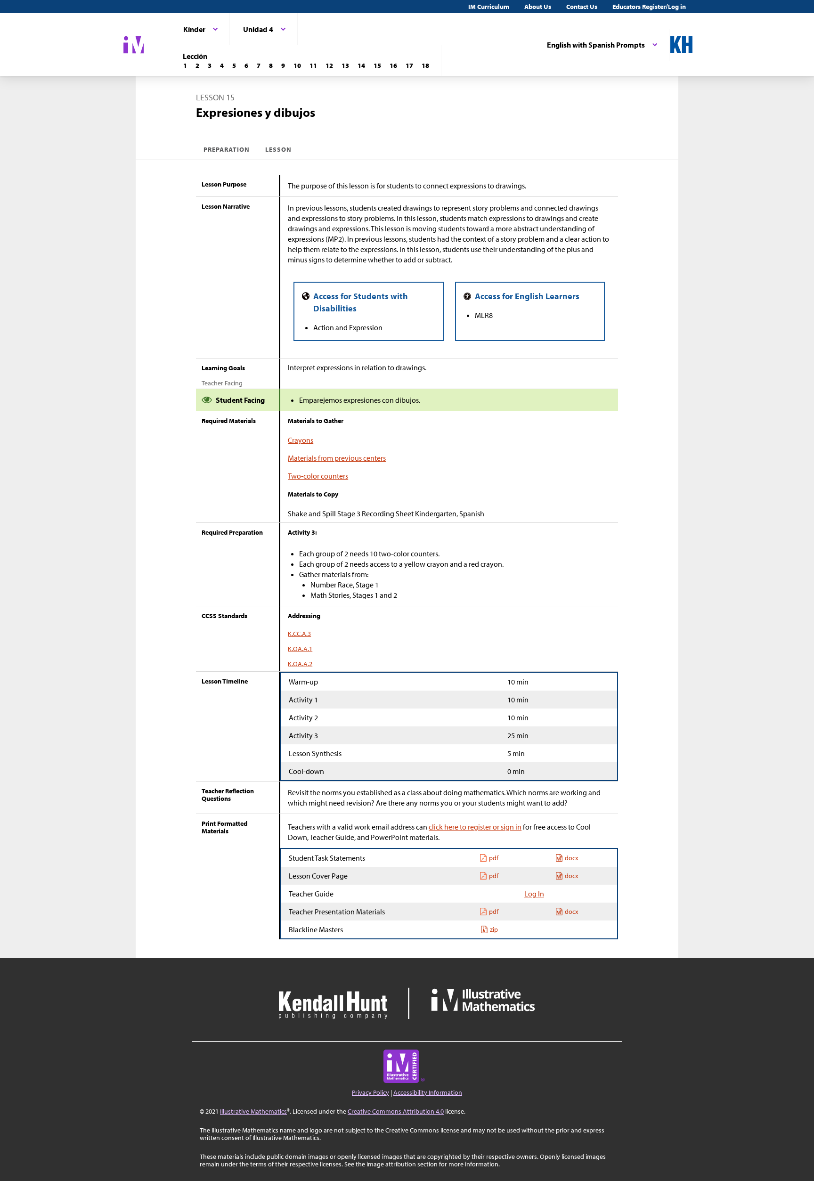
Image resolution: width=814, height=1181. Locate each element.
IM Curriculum (488, 6)
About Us (537, 6)
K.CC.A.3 (299, 633)
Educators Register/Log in (649, 6)
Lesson (278, 149)
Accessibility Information (427, 1092)
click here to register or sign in (475, 826)
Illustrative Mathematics (253, 1111)
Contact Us (581, 6)
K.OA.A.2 (300, 664)
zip (494, 929)
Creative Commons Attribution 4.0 (396, 1111)
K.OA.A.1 (300, 648)
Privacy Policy (370, 1092)
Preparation (227, 149)
